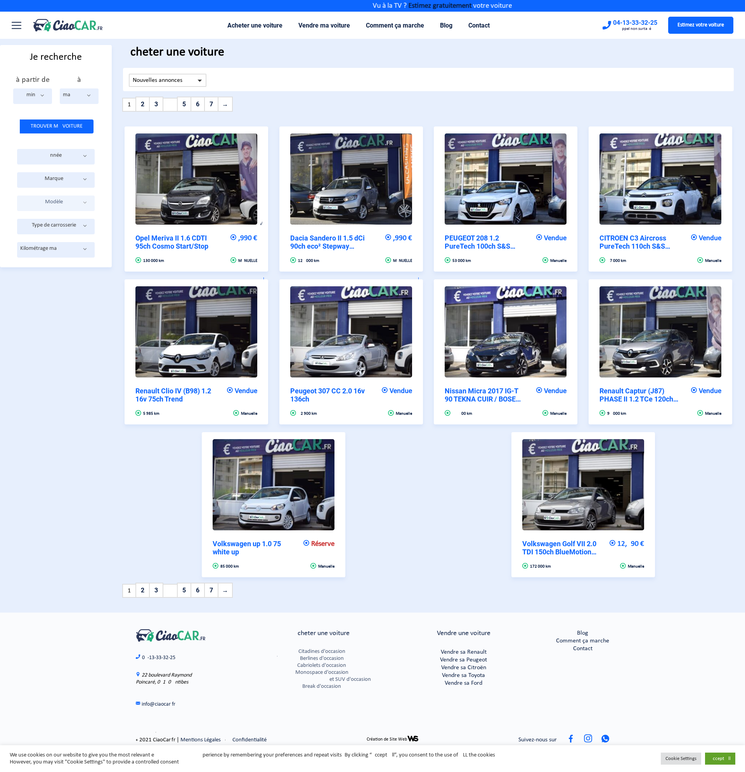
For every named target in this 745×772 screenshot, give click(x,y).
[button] (32, 96)
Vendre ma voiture (324, 25)
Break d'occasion (321, 686)
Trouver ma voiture (57, 126)
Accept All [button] (720, 758)
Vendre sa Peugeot (463, 660)
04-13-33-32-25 (635, 22)
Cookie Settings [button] (680, 758)
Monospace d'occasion (321, 672)
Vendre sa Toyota (463, 675)
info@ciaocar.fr (158, 704)
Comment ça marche (395, 25)
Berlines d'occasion (322, 658)
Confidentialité (249, 740)
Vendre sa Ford (463, 683)
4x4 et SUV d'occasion (321, 679)
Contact (479, 25)
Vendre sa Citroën (463, 668)
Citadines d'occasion (321, 651)
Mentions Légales (200, 740)
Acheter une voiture (254, 25)
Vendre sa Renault (464, 652)
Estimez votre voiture (700, 25)
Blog (446, 25)
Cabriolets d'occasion (321, 665)
